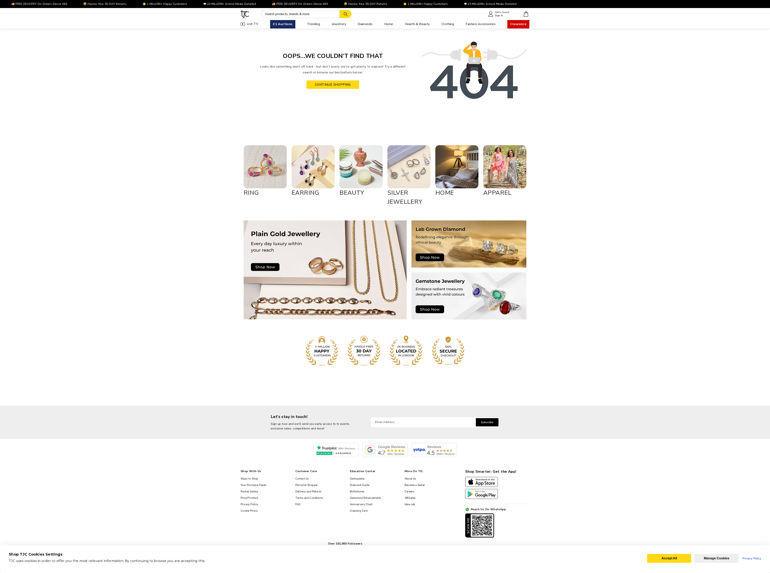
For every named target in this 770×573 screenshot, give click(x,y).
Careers (410, 491)
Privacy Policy (249, 504)
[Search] (345, 14)
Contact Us (302, 479)
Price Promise (249, 498)
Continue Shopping (333, 84)
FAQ (298, 504)
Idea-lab (410, 504)
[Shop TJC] (245, 14)
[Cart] (526, 14)
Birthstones (357, 491)
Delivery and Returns (308, 491)
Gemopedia (357, 479)
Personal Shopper (306, 485)
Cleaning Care (359, 511)
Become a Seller (415, 485)
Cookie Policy (249, 511)
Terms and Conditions (309, 498)
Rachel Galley (249, 491)
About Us (410, 479)
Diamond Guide (359, 485)
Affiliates (410, 498)
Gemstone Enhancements (365, 498)
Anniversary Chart (361, 504)
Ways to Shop (249, 479)
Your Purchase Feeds (254, 485)
